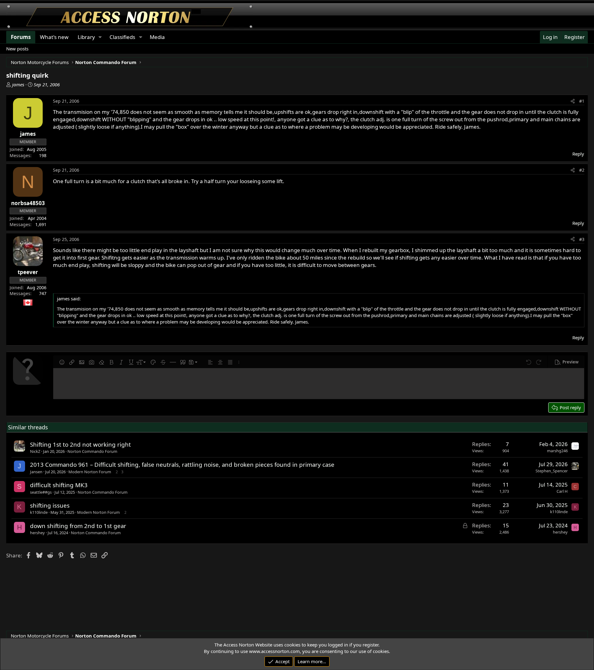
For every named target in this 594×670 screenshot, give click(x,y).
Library (86, 37)
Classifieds (122, 37)
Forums (21, 37)
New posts (17, 48)
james (18, 84)
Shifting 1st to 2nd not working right (80, 444)
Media (157, 37)
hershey (37, 532)
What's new (54, 37)
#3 (581, 239)
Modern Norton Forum (89, 472)
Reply (578, 154)
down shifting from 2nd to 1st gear (78, 526)
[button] (62, 362)
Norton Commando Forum (92, 451)
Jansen (36, 472)
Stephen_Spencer (552, 471)
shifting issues (50, 505)
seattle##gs (41, 492)
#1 (581, 101)
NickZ (35, 451)
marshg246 (557, 450)
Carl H (562, 491)
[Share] (572, 101)
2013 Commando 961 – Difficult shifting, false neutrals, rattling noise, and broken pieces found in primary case (182, 464)
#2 (581, 170)
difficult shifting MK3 (59, 485)
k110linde (39, 512)
